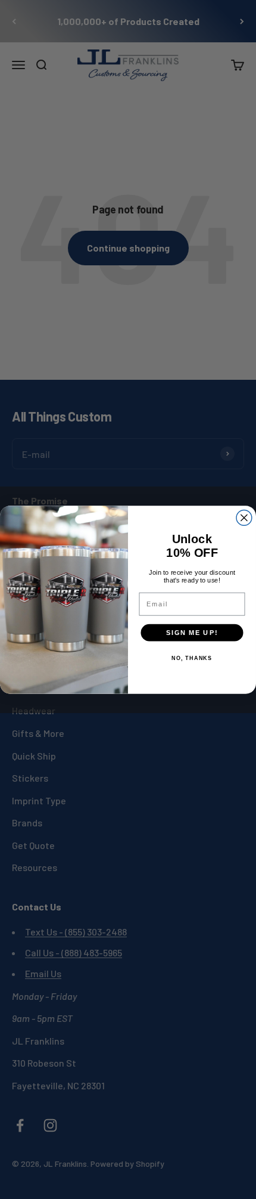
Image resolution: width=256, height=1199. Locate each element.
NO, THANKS (191, 658)
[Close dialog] (244, 517)
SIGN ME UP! (192, 632)
